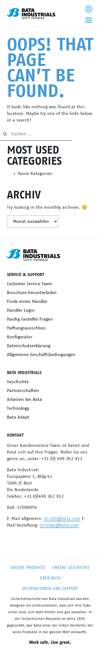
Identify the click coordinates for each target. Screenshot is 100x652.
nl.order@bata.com (59, 525)
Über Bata (50, 578)
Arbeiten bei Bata (24, 399)
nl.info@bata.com (62, 518)
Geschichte (18, 382)
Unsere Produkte (27, 567)
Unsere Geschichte (71, 567)
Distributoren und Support (50, 588)
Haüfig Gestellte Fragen (30, 319)
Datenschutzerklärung (28, 346)
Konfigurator (19, 337)
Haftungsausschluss (26, 328)
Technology (18, 408)
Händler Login (21, 310)
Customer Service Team (29, 284)
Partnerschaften (23, 390)
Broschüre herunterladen (32, 292)
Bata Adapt (18, 417)
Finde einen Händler (27, 301)
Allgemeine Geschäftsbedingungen (41, 354)
